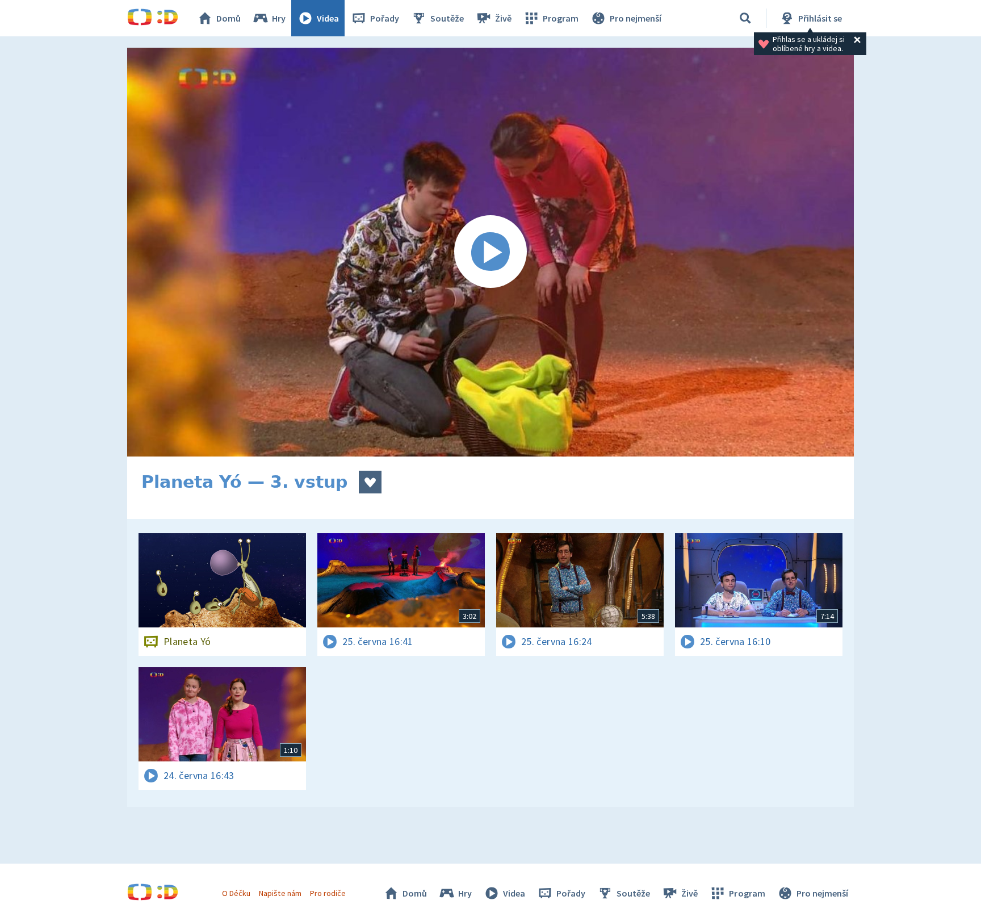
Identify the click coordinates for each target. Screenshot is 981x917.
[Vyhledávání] (745, 18)
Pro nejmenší (635, 18)
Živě (503, 18)
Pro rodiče (328, 893)
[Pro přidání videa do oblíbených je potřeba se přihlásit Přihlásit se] (370, 482)
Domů (228, 18)
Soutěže (447, 18)
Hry (279, 18)
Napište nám (280, 893)
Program (560, 18)
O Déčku (236, 893)
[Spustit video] (490, 252)
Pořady (384, 18)
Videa (328, 18)
